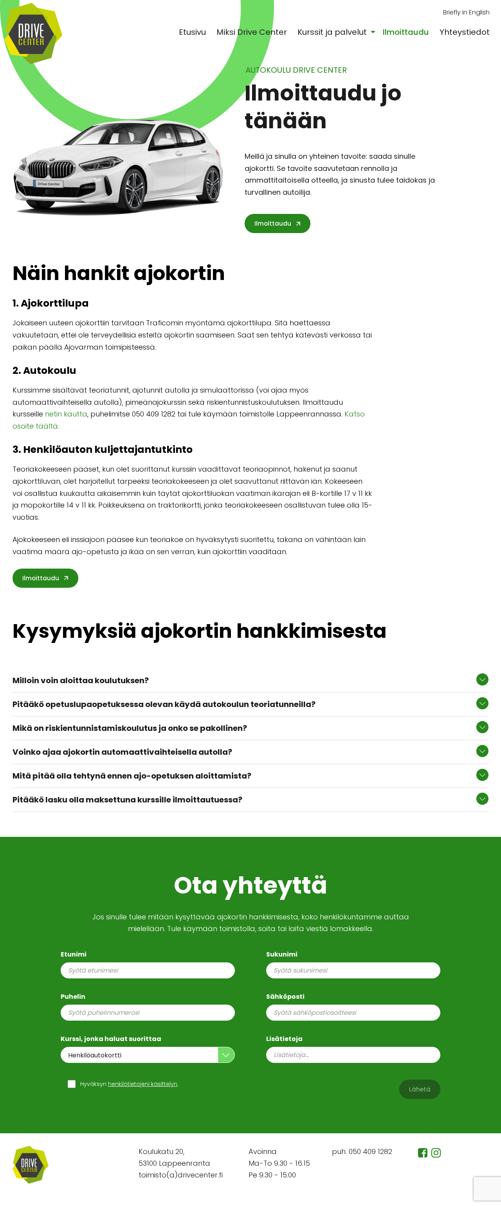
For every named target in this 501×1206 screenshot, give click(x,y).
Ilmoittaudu (406, 32)
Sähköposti (285, 996)
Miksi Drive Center (251, 32)
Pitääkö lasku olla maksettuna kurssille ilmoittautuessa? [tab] (127, 799)
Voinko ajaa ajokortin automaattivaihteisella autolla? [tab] (122, 752)
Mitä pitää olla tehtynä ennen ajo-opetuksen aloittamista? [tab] (132, 775)
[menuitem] (192, 32)
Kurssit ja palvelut (332, 32)
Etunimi (74, 954)
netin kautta (66, 414)
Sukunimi (281, 954)
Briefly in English (466, 12)
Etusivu (192, 32)
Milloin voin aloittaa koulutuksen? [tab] (81, 680)
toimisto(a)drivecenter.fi (181, 1175)
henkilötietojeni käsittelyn (142, 1084)
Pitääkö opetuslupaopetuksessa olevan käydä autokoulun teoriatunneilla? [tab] (164, 704)
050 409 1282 (370, 1151)
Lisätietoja (284, 1038)
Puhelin (73, 996)
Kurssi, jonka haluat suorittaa (111, 1038)
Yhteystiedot (465, 32)
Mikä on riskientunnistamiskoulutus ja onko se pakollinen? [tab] (130, 728)
